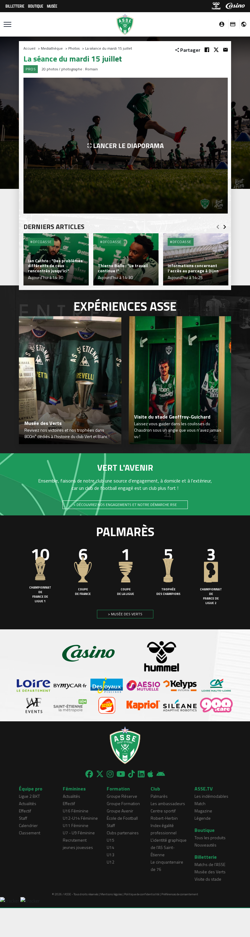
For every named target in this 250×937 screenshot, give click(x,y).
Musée (52, 6)
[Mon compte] (220, 24)
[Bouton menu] (7, 24)
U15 (110, 840)
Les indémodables (211, 796)
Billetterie (14, 6)
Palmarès (159, 796)
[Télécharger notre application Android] (160, 774)
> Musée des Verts (125, 614)
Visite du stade (208, 879)
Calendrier (28, 825)
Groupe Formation (123, 803)
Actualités (27, 803)
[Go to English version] (241, 24)
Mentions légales (111, 894)
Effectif (25, 811)
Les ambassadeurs (168, 803)
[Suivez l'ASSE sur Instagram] (110, 774)
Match (200, 803)
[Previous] (217, 225)
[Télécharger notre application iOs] (150, 774)
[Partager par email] (225, 50)
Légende (203, 818)
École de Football (122, 818)
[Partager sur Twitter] (216, 50)
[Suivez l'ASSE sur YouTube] (120, 774)
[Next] (224, 225)
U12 (110, 862)
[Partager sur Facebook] (207, 50)
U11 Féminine (75, 825)
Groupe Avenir (120, 811)
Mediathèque (52, 48)
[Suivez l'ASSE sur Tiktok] (131, 774)
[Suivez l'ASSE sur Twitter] (100, 774)
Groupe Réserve (122, 796)
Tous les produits (210, 837)
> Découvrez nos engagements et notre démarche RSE (125, 504)
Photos (74, 48)
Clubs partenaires (123, 832)
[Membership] (231, 24)
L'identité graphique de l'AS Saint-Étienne (169, 847)
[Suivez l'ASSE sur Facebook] (89, 774)
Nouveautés (205, 845)
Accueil (29, 48)
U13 (110, 854)
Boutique (35, 6)
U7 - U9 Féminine (79, 832)
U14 (110, 847)
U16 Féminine (75, 811)
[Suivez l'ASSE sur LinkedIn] (141, 774)
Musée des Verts (210, 871)
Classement (29, 832)
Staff (23, 818)
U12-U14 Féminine (80, 818)
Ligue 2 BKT (29, 796)
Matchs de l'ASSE (210, 864)
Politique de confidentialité (141, 894)
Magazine (203, 811)
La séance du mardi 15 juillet (108, 48)
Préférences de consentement (179, 894)
